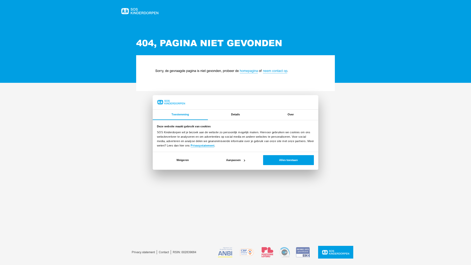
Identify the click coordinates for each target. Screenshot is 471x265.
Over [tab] (291, 114)
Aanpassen (233, 160)
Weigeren (182, 160)
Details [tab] (235, 114)
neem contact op (275, 71)
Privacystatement (202, 145)
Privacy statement (143, 252)
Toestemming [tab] (180, 114)
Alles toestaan (288, 160)
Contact (164, 252)
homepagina (249, 71)
